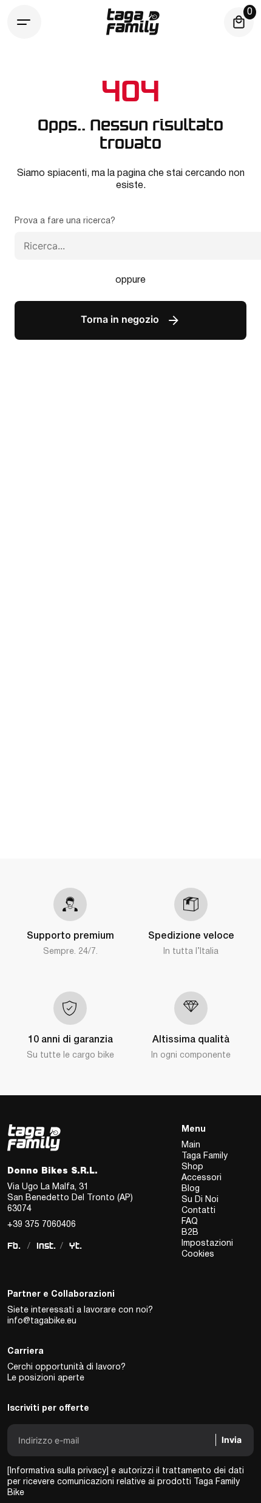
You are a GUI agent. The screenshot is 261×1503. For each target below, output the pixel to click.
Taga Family (204, 1156)
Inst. (46, 1245)
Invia (232, 1439)
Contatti (198, 1211)
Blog (190, 1189)
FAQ (189, 1222)
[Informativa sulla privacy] (58, 1471)
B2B (189, 1233)
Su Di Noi (200, 1200)
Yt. (75, 1245)
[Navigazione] (24, 22)
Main (190, 1145)
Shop (192, 1167)
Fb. (14, 1245)
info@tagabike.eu (41, 1321)
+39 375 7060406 (41, 1225)
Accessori (201, 1178)
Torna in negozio (121, 319)
